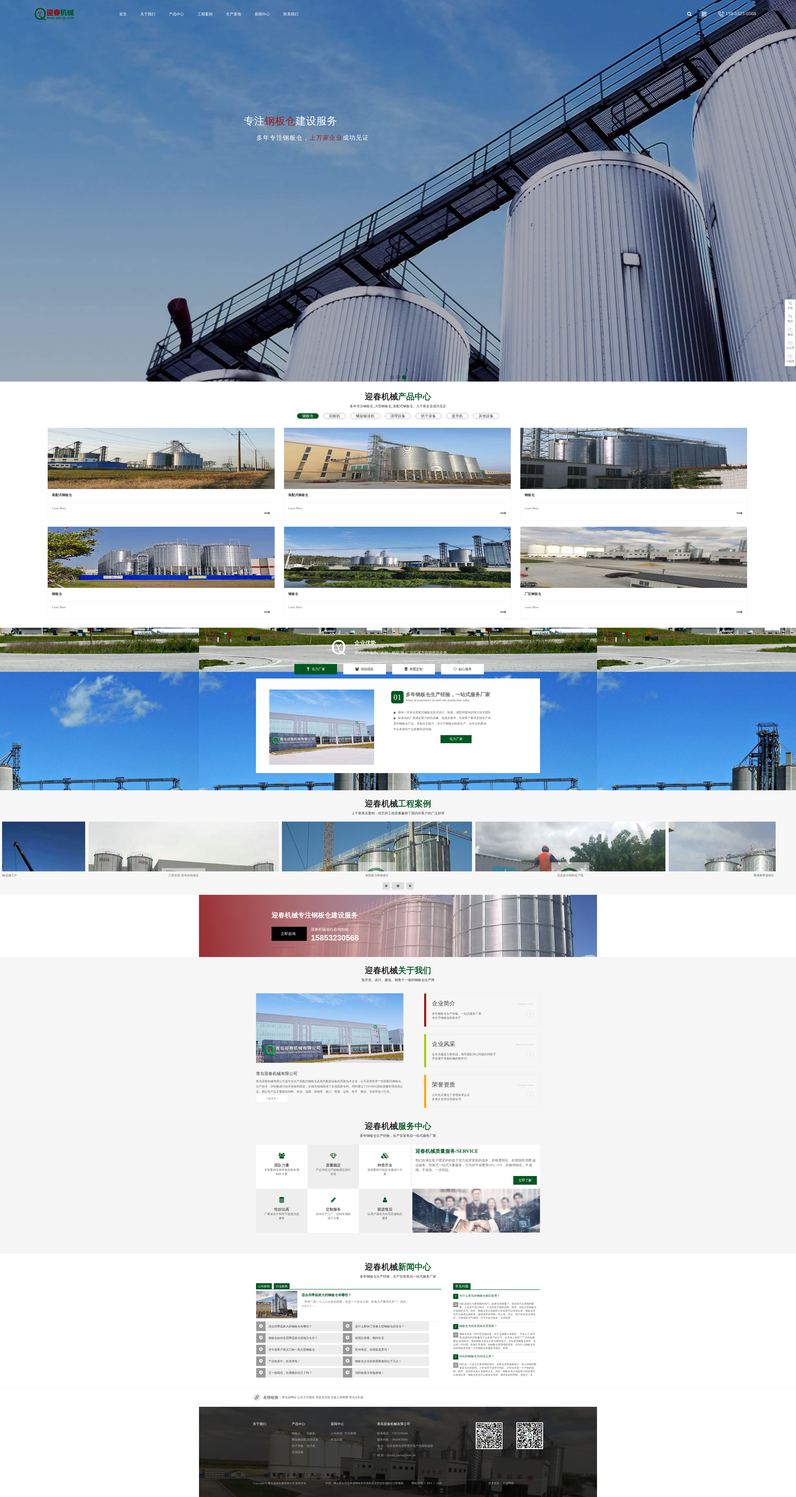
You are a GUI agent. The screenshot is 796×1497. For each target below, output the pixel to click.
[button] (392, 377)
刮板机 (311, 1433)
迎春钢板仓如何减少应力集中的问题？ (484, 1322)
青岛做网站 (289, 1397)
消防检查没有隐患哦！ (369, 1372)
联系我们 (290, 14)
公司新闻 (264, 1286)
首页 (123, 14)
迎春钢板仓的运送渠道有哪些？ (479, 1352)
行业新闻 (282, 1286)
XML (439, 1483)
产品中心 (176, 14)
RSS (429, 1483)
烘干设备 (297, 1445)
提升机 (311, 1445)
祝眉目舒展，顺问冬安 (369, 1338)
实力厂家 (456, 739)
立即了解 (525, 1180)
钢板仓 (296, 1433)
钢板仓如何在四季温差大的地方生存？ (293, 1338)
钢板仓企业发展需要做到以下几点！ (378, 1361)
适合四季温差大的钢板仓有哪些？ (290, 1326)
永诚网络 (508, 1483)
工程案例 (205, 14)
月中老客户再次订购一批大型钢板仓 (291, 1349)
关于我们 (147, 14)
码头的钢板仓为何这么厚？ (476, 1292)
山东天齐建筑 (306, 1397)
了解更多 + (272, 1098)
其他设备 (297, 1452)
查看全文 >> (308, 1306)
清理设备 (312, 1439)
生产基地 (233, 14)
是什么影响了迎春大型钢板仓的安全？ (379, 1326)
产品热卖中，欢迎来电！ (284, 1361)
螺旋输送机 (299, 1439)
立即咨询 (288, 934)
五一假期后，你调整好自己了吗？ (290, 1372)
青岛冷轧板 (356, 1397)
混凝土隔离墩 (339, 1397)
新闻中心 (262, 14)
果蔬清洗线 (322, 1397)
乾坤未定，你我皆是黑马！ (372, 1349)
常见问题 (336, 1439)
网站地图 (417, 1483)
